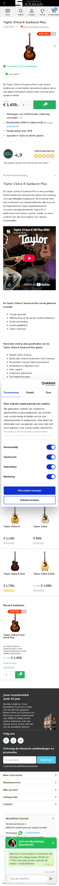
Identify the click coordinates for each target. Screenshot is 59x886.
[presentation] (53, 46)
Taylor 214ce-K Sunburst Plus (14, 636)
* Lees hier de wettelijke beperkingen (20, 766)
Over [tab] (48, 392)
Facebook (6, 741)
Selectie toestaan (29, 500)
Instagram (13, 741)
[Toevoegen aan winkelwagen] (20, 674)
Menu (8, 15)
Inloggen (31, 15)
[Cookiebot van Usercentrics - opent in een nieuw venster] (42, 384)
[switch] (50, 457)
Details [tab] (30, 392)
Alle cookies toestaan (29, 490)
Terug (4, 3)
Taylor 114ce (40, 526)
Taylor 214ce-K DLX (43, 573)
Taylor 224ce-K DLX (14, 573)
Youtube (21, 741)
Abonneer (46, 759)
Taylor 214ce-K (11, 526)
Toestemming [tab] (11, 392)
